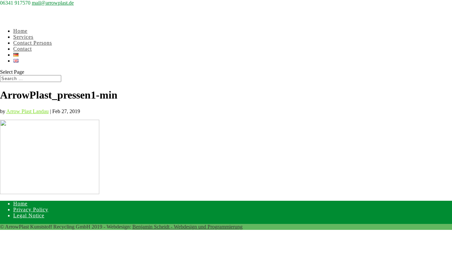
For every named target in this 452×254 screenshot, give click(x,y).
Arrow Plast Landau (27, 111)
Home (20, 203)
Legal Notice (28, 215)
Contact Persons (32, 43)
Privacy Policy (30, 209)
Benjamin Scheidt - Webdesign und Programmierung (187, 227)
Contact (22, 49)
